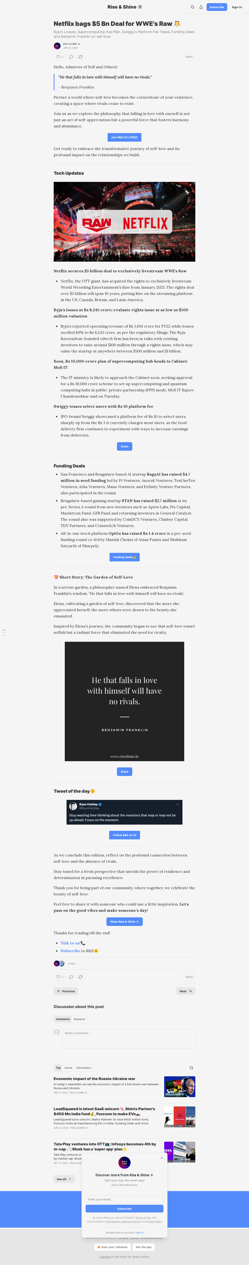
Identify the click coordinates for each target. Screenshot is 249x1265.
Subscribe (217, 7)
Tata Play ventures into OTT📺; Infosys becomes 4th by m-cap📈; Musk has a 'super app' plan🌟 (105, 1146)
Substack (105, 1257)
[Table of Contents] (4, 633)
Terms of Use (143, 1217)
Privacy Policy (154, 1221)
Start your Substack (114, 1247)
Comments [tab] (63, 1019)
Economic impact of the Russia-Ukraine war (94, 1079)
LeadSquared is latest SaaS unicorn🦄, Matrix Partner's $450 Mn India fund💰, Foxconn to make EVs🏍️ (104, 1111)
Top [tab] (58, 1068)
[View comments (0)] (71, 57)
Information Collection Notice (123, 1221)
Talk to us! (71, 943)
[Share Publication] (201, 7)
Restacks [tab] (79, 1019)
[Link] (48, 173)
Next (183, 991)
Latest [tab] (68, 1068)
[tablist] (70, 1019)
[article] (124, 1088)
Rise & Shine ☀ (71, 44)
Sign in (237, 7)
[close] (162, 1158)
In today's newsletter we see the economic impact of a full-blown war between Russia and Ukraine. (106, 1086)
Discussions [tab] (83, 1068)
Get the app (144, 1247)
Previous (68, 991)
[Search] (192, 7)
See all (61, 1179)
